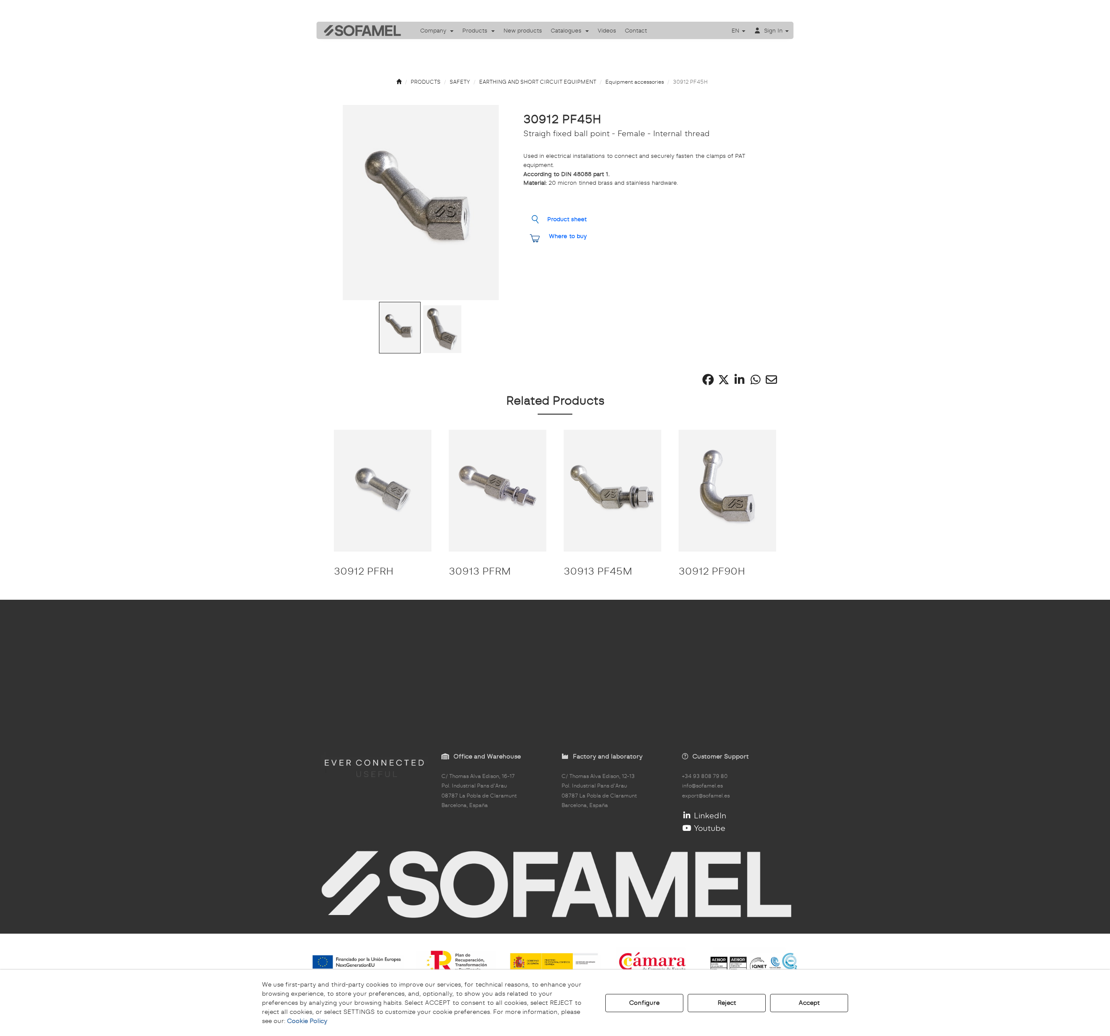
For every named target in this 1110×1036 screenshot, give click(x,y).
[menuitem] (437, 30)
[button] (359, 30)
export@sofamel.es (706, 796)
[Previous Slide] (350, 202)
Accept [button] (809, 1002)
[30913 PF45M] (612, 491)
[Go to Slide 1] (400, 328)
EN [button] (736, 30)
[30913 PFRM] (497, 491)
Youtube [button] (708, 828)
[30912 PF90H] (727, 491)
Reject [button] (727, 1002)
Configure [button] (644, 1002)
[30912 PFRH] (382, 491)
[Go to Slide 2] (442, 329)
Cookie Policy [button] (307, 1020)
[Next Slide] (492, 202)
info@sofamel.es (702, 786)
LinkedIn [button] (709, 815)
